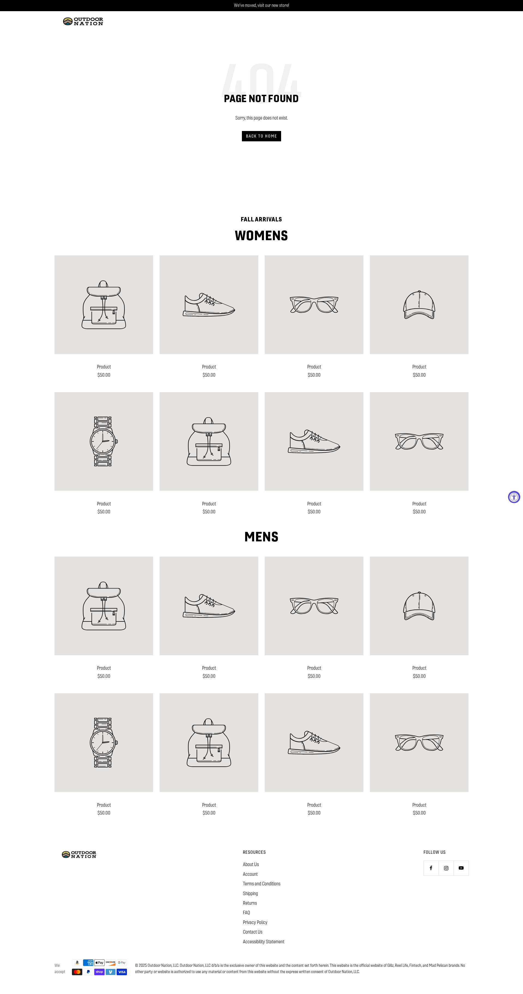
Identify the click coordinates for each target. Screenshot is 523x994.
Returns (250, 903)
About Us (251, 864)
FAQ (246, 912)
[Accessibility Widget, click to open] (514, 497)
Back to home (261, 136)
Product (104, 367)
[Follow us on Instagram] (446, 868)
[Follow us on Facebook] (431, 868)
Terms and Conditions (261, 883)
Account (250, 874)
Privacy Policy (255, 922)
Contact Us (252, 932)
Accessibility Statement (263, 941)
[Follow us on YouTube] (461, 868)
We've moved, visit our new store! (261, 5)
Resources (254, 852)
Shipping (250, 893)
